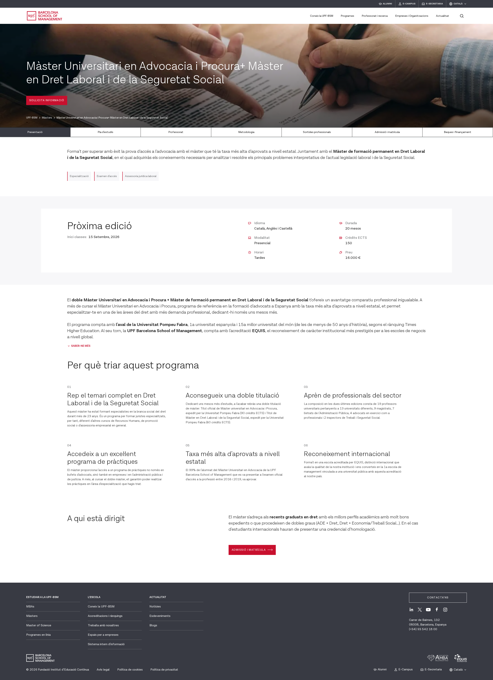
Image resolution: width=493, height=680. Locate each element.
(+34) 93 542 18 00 (423, 629)
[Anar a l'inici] (44, 16)
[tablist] (246, 132)
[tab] (35, 132)
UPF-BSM (31, 117)
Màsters (47, 117)
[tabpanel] (246, 347)
